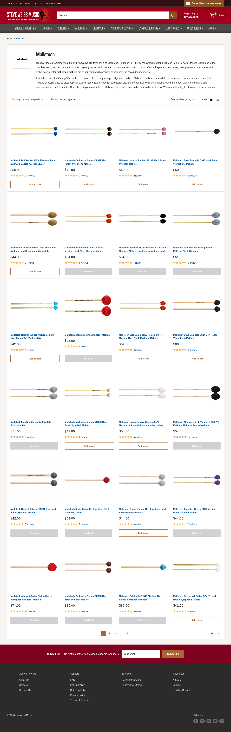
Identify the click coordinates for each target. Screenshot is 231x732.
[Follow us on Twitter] (202, 721)
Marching (79, 28)
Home (9, 38)
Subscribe (173, 654)
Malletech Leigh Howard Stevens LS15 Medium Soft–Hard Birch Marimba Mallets (141, 423)
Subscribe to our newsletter (206, 3)
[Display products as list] (217, 99)
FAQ (72, 680)
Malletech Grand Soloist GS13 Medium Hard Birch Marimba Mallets (142, 510)
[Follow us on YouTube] (215, 721)
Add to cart (35, 184)
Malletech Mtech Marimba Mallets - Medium (87, 334)
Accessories (194, 28)
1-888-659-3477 (53, 3)
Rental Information (132, 680)
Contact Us (25, 690)
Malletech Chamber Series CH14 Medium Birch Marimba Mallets (194, 510)
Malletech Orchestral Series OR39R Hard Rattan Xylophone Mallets (86, 162)
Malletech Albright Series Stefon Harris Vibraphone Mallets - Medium (31, 597)
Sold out (88, 271)
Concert (62, 28)
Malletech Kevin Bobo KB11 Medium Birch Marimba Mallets (87, 510)
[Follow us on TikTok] (221, 721)
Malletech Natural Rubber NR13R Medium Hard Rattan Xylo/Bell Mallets (32, 336)
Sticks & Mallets (24, 28)
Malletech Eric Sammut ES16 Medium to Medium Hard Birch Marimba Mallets (140, 336)
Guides (177, 685)
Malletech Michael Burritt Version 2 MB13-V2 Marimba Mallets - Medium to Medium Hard (142, 249)
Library (46, 28)
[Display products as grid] (211, 99)
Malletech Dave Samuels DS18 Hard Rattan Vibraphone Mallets (195, 162)
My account (191, 17)
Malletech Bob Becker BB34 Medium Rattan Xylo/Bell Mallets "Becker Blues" (33, 162)
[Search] (173, 15)
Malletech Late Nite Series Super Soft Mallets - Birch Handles (193, 249)
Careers (23, 685)
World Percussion (121, 28)
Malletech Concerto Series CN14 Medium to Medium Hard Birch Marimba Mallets (33, 249)
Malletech (20, 38)
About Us (24, 680)
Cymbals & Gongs (148, 28)
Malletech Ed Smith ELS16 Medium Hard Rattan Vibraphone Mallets (140, 597)
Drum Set (98, 28)
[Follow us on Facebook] (195, 721)
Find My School (181, 690)
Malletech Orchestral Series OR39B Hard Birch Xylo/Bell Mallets (86, 597)
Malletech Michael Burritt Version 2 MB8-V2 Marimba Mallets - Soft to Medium (196, 423)
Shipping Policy (78, 690)
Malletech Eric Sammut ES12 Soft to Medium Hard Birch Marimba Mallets (84, 249)
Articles (177, 680)
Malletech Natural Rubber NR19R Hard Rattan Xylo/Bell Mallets (142, 162)
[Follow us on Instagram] (208, 721)
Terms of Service (79, 700)
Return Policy (77, 685)
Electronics (173, 28)
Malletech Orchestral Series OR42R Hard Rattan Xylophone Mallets (194, 597)
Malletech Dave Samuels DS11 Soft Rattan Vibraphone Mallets (195, 336)
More (211, 28)
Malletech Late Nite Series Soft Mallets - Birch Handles (31, 423)
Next (212, 633)
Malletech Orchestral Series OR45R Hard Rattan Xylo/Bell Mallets (86, 423)
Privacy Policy (77, 695)
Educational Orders (132, 685)
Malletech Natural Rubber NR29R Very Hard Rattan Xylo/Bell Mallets (33, 510)
